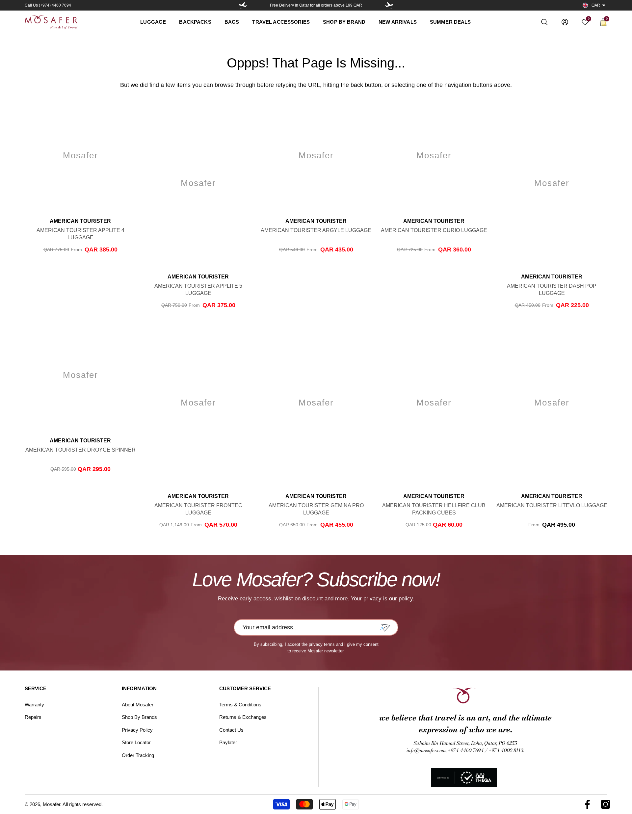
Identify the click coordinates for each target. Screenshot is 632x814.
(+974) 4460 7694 (55, 5)
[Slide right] (389, 5)
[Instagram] (605, 804)
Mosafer (51, 804)
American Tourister (80, 221)
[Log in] (565, 22)
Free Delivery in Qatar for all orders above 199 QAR (316, 5)
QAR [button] (596, 5)
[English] (585, 5)
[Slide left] (243, 5)
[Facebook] (587, 804)
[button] (603, 5)
